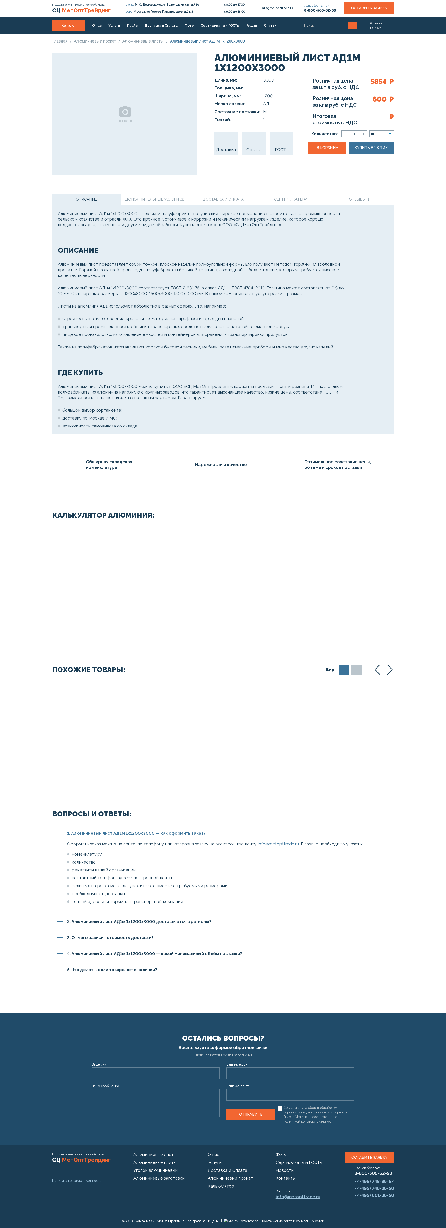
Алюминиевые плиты (154, 1162)
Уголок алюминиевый (155, 1170)
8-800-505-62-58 (373, 1173)
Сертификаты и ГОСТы (220, 25)
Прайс (132, 25)
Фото (189, 25)
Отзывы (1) (360, 199)
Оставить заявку (369, 8)
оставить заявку (369, 1157)
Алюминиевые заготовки (159, 1178)
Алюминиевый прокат (230, 1178)
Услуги (114, 25)
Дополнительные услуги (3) (154, 199)
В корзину (327, 148)
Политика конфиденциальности (77, 1180)
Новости (285, 1170)
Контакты (67, 37)
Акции (252, 25)
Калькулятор (221, 1186)
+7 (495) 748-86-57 (374, 1181)
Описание (86, 199)
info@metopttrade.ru (278, 843)
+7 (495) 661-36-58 (374, 1195)
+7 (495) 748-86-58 (374, 1188)
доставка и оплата (223, 199)
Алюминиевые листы (154, 1154)
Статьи (270, 25)
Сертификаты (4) (291, 199)
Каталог (69, 25)
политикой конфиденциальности (308, 1121)
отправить (250, 1114)
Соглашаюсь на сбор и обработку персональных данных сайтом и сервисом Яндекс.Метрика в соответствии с (316, 1114)
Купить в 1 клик (371, 148)
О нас (97, 25)
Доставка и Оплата (161, 25)
